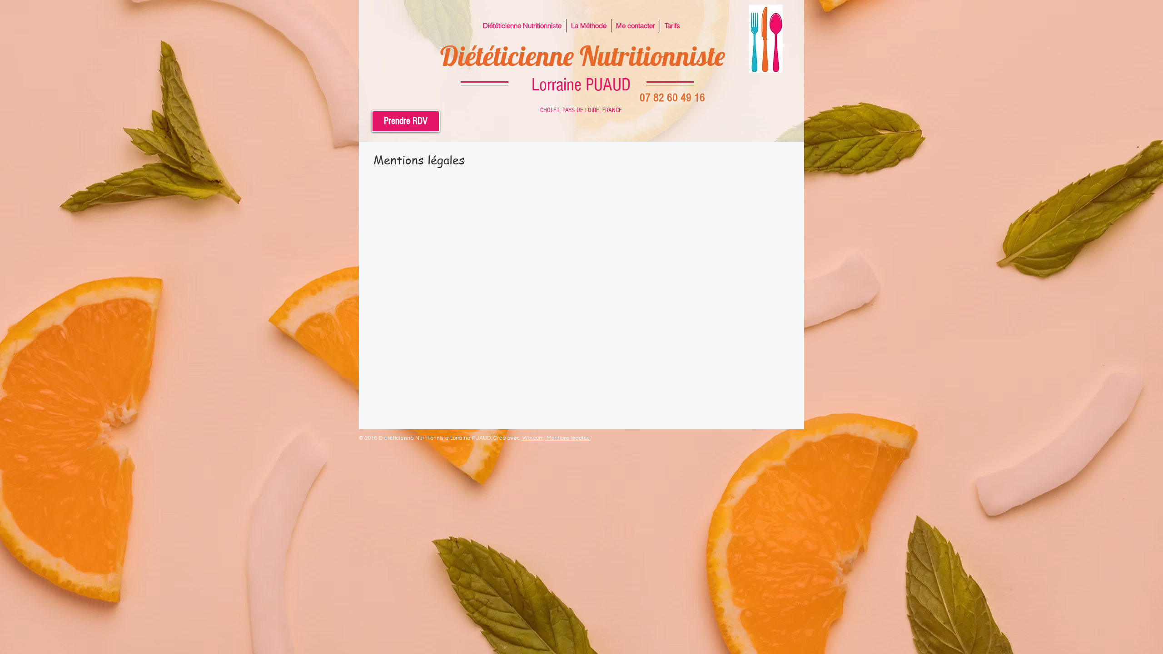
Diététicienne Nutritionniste (582, 56)
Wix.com (533, 438)
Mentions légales (569, 438)
